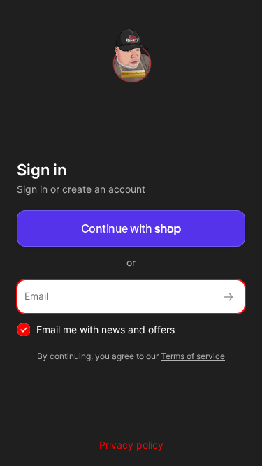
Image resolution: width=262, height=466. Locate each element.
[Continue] (228, 296)
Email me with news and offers (105, 329)
